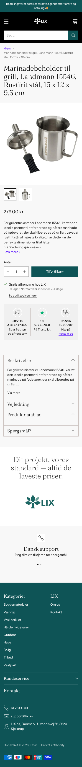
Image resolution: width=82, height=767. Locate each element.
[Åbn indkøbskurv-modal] (74, 21)
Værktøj (9, 612)
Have (7, 642)
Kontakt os (66, 333)
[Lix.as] (41, 21)
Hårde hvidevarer (16, 627)
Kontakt (56, 612)
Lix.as (33, 745)
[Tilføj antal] (24, 271)
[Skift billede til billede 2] (25, 194)
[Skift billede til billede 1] (10, 194)
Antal (7, 262)
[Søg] (73, 35)
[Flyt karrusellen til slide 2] (41, 564)
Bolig (7, 650)
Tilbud (8, 657)
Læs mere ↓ (12, 252)
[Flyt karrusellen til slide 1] (37, 564)
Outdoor (10, 635)
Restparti (10, 665)
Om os (55, 604)
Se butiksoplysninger (23, 295)
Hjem (7, 48)
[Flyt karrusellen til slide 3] (44, 564)
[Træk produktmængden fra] (8, 271)
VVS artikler (12, 620)
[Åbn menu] (6, 21)
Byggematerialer (16, 604)
